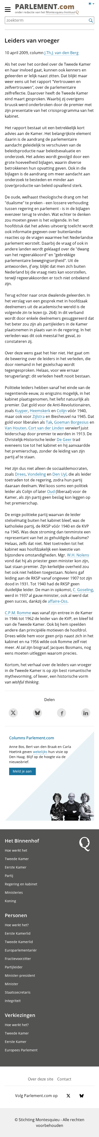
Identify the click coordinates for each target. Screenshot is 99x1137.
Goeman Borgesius (71, 422)
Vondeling (37, 474)
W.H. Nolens (78, 555)
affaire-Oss (58, 601)
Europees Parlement (21, 1050)
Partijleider (14, 967)
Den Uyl (59, 474)
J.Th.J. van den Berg (61, 52)
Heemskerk (40, 410)
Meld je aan (22, 771)
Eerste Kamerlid (18, 933)
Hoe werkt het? (17, 925)
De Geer (64, 439)
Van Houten (15, 428)
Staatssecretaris (18, 992)
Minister (11, 984)
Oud (51, 491)
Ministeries (14, 892)
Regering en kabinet (21, 884)
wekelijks (40, 751)
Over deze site (40, 1079)
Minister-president (20, 975)
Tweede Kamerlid (19, 941)
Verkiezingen (20, 1015)
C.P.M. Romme (18, 612)
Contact (64, 1079)
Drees (20, 474)
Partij (9, 875)
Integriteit (13, 1000)
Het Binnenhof (22, 840)
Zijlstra (38, 416)
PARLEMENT (44, 6)
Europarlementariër (21, 950)
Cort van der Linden (46, 428)
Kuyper (21, 410)
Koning (10, 901)
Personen (16, 915)
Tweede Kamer (17, 858)
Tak (49, 422)
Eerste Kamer (15, 867)
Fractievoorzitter (18, 958)
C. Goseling (83, 589)
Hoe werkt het (16, 850)
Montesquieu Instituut (60, 12)
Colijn (62, 410)
